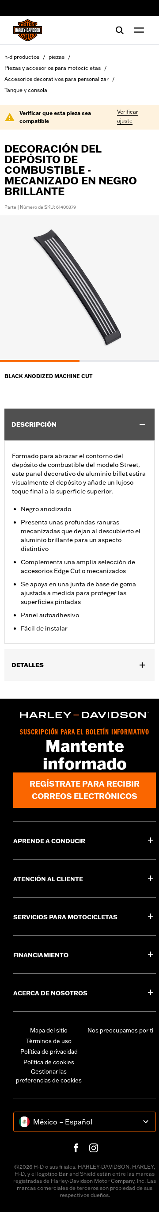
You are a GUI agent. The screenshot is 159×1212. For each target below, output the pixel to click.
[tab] (40, 361)
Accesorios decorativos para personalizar (56, 79)
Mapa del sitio (49, 1030)
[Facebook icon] (76, 1148)
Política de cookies (48, 1062)
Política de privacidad (49, 1051)
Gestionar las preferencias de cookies (49, 1076)
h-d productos (21, 57)
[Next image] (141, 289)
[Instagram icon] (93, 1148)
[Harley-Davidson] (84, 715)
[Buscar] (119, 30)
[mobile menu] (137, 30)
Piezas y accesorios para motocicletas (52, 68)
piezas (56, 57)
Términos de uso (49, 1040)
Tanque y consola (25, 90)
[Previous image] (17, 289)
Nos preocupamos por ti (120, 1030)
